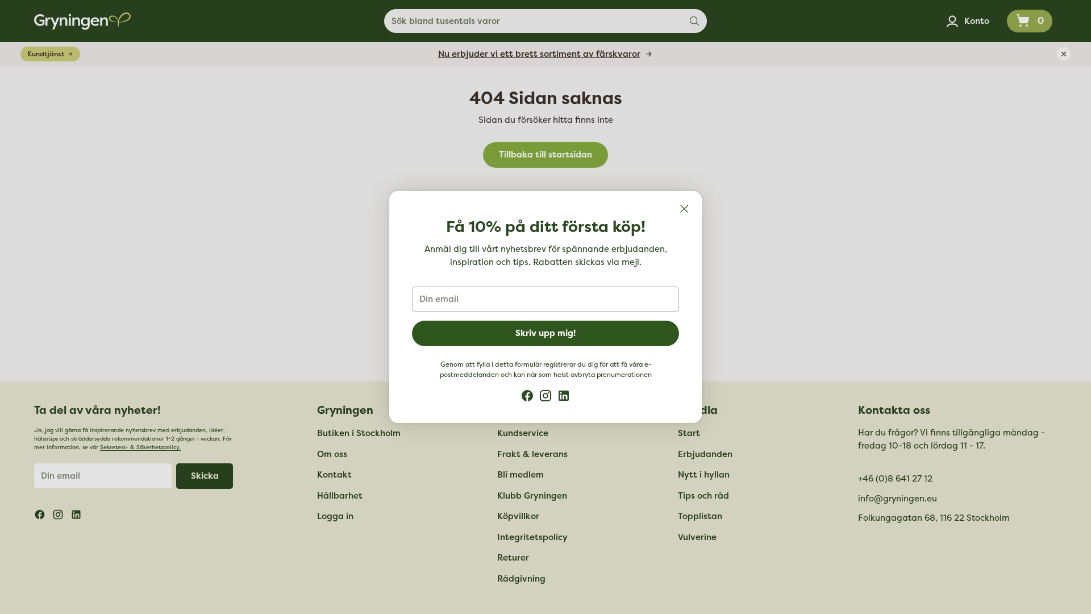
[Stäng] (684, 208)
